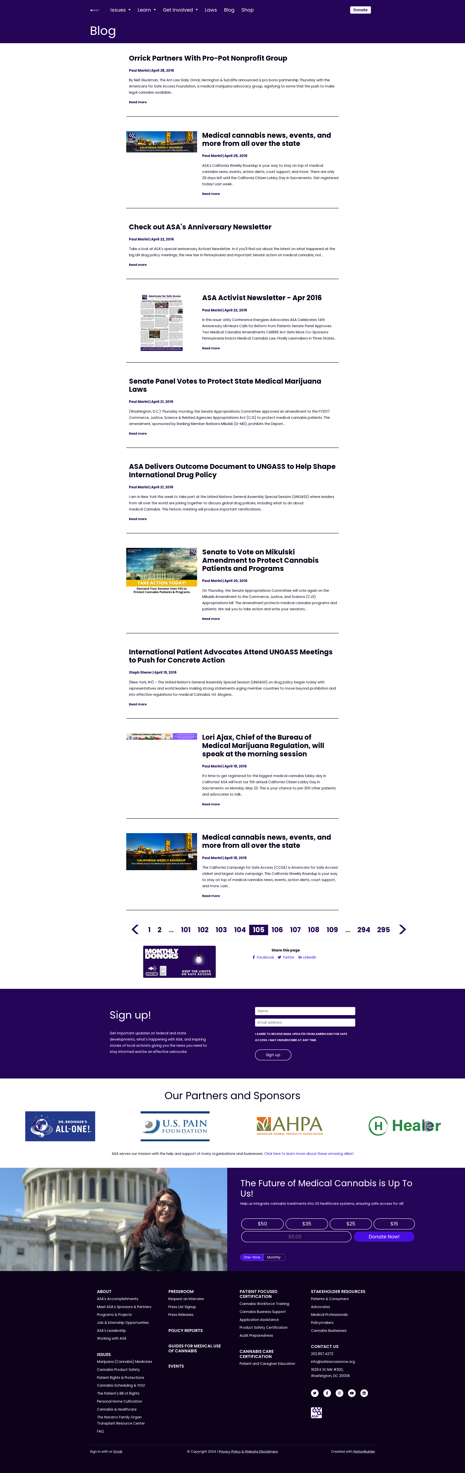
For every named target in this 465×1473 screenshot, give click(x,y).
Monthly (274, 1257)
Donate (360, 10)
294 (363, 930)
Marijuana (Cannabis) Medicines (124, 1361)
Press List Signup (182, 1306)
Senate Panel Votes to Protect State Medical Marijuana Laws (225, 385)
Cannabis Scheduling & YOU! (121, 1385)
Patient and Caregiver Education (267, 1363)
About (104, 1291)
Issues (118, 10)
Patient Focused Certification (258, 1294)
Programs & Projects (114, 1314)
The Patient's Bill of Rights (118, 1393)
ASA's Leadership (111, 1330)
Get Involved (178, 10)
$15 (394, 1223)
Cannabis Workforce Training (264, 1303)
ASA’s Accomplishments (117, 1298)
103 (221, 930)
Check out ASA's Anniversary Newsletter (200, 227)
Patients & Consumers (330, 1298)
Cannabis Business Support (263, 1311)
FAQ (100, 1431)
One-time (252, 1257)
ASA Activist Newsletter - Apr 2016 (262, 298)
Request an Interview (186, 1298)
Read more (138, 102)
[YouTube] (352, 1393)
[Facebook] (327, 1393)
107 (295, 930)
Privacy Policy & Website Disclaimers (248, 1451)
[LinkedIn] (364, 1393)
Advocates (320, 1306)
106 (277, 930)
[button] (37, 1126)
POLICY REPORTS (185, 1330)
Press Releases (180, 1314)
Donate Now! (384, 1236)
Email (118, 1451)
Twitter (288, 957)
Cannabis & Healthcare (117, 1409)
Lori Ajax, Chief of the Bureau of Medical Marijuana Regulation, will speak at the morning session (263, 745)
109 (332, 930)
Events (176, 1366)
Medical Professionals (329, 1314)
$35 (306, 1223)
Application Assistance (259, 1319)
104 (240, 930)
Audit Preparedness (256, 1335)
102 (203, 930)
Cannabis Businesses (329, 1330)
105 (258, 930)
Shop (247, 10)
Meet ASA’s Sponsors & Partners (124, 1306)
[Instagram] (339, 1393)
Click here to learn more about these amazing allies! (308, 1153)
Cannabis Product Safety (118, 1369)
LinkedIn (309, 957)
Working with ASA (111, 1338)
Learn (145, 10)
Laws (211, 10)
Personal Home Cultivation (119, 1401)
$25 (350, 1223)
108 (314, 930)
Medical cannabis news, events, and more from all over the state (266, 139)
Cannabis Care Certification (257, 1354)
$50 (262, 1223)
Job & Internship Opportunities (123, 1322)
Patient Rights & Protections (120, 1377)
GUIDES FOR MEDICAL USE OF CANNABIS (194, 1348)
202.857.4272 (322, 1353)
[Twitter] (315, 1393)
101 (186, 930)
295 (383, 930)
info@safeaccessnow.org (333, 1361)
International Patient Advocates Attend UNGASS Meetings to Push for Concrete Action (231, 656)
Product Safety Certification (264, 1327)
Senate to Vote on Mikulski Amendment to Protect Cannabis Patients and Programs (260, 560)
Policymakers (322, 1322)
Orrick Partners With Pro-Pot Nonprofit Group (208, 58)
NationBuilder (364, 1451)
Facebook (265, 957)
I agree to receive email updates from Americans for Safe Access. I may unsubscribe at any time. (301, 1037)
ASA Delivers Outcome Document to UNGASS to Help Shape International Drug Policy (232, 471)
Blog (229, 10)
